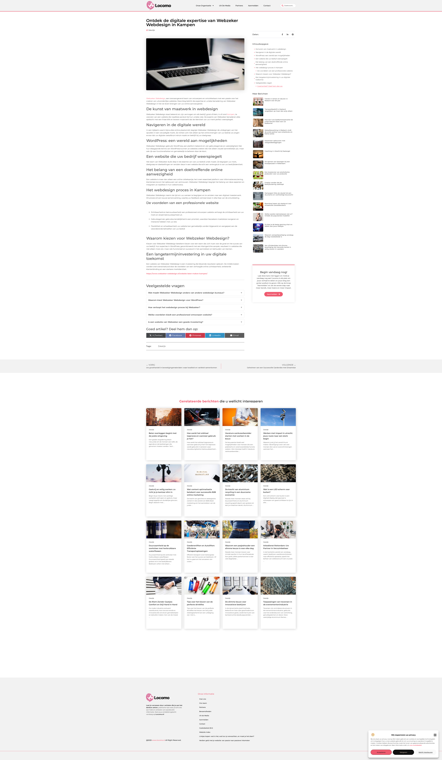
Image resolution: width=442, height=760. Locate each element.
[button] (435, 735)
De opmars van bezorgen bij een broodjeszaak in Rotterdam (277, 162)
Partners (239, 5)
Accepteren (381, 752)
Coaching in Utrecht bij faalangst (277, 151)
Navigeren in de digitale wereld (268, 52)
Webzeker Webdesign (155, 98)
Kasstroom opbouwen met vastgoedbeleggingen (275, 141)
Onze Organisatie (203, 5)
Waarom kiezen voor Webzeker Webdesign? (273, 74)
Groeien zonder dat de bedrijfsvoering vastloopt (274, 183)
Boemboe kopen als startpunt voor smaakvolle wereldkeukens (278, 204)
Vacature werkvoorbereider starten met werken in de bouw (238, 436)
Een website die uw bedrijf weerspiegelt (272, 59)
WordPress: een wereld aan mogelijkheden (273, 55)
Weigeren (403, 752)
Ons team (203, 703)
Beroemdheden (205, 711)
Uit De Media (224, 5)
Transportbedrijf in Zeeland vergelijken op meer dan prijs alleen (278, 110)
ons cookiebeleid (416, 745)
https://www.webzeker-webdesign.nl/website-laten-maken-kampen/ (176, 273)
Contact (266, 5)
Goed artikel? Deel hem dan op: (270, 86)
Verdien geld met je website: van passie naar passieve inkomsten (224, 740)
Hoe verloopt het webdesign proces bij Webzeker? (195, 307)
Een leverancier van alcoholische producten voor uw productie (277, 173)
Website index (204, 732)
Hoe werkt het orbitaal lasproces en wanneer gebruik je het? (201, 436)
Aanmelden (253, 5)
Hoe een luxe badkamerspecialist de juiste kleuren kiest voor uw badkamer (279, 121)
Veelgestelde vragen (264, 83)
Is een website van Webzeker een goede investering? (195, 322)
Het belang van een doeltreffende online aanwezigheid (272, 63)
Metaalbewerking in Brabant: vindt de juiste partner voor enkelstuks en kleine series (278, 132)
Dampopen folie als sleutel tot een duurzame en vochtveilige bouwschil (279, 194)
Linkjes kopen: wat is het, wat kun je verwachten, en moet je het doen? (226, 736)
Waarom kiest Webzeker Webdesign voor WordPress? (195, 300)
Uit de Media (204, 715)
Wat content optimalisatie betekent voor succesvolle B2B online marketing (201, 492)
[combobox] (288, 5)
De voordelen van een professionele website (275, 71)
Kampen (230, 114)
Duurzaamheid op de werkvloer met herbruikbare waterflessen (162, 548)
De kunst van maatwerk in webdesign (271, 49)
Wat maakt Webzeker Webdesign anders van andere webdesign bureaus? (195, 293)
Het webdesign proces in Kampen (269, 68)
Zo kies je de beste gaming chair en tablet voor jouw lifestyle (278, 225)
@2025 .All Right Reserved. (163, 740)
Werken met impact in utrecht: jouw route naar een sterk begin (278, 436)
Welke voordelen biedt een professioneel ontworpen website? (195, 315)
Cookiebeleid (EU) (206, 728)
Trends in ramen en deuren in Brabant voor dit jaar (276, 99)
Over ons (202, 699)
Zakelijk (151, 30)
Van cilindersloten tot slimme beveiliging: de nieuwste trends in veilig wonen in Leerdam (278, 247)
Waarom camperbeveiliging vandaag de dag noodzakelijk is (279, 236)
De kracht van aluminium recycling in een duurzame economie (238, 492)
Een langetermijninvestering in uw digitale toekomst (273, 78)
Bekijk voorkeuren (426, 752)
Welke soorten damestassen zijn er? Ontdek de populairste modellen (278, 215)
